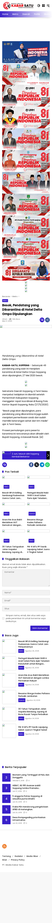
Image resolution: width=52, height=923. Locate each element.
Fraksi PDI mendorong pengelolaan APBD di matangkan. (30, 808)
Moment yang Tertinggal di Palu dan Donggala (30, 776)
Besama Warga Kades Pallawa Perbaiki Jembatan (36, 522)
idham (4, 319)
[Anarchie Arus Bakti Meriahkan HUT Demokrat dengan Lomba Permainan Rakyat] (13, 510)
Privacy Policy (18, 859)
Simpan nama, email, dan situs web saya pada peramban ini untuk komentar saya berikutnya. (26, 618)
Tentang (6, 856)
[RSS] (4, 846)
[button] (38, 5)
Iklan (4, 859)
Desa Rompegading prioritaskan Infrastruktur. (28, 819)
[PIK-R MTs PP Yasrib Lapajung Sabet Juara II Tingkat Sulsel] (38, 537)
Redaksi (19, 856)
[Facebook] (31, 464)
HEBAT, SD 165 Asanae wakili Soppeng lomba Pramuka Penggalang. (26, 787)
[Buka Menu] (43, 5)
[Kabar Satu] (18, 5)
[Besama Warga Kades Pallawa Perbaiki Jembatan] (38, 510)
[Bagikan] (47, 320)
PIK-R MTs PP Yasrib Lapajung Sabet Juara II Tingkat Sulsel (38, 549)
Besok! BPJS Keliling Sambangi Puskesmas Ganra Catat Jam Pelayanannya (13, 495)
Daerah (32, 513)
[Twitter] (36, 464)
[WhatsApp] (47, 464)
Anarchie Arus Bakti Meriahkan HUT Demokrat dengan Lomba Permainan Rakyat (12, 522)
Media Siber (32, 856)
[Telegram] (42, 464)
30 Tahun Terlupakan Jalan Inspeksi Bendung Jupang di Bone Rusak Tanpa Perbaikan (13, 549)
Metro (5, 300)
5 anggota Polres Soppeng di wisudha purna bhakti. (27, 797)
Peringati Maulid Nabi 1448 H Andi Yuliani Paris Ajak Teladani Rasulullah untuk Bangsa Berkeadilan (37, 495)
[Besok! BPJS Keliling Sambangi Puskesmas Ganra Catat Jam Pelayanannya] (13, 483)
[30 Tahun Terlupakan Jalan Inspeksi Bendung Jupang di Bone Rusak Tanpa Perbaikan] (13, 537)
